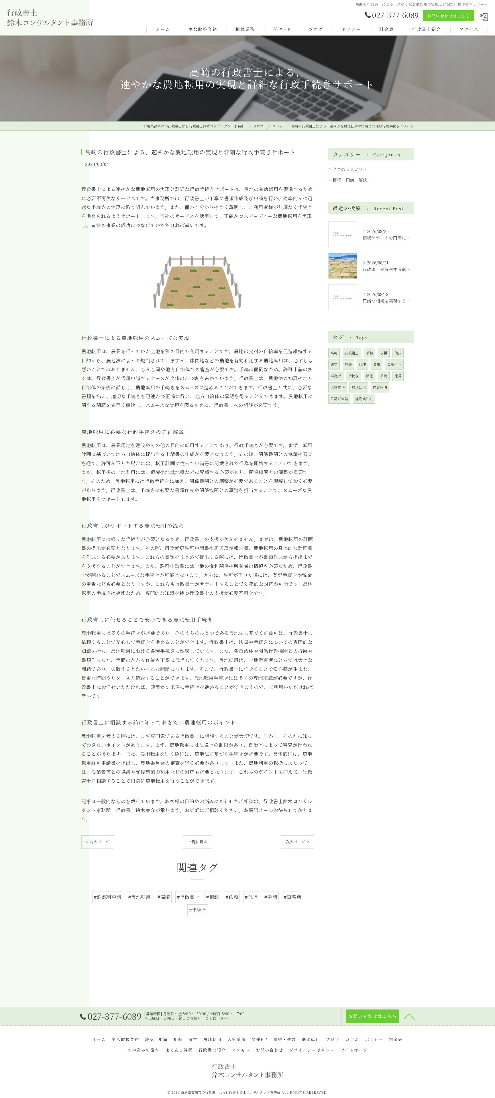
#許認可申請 (107, 896)
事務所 (336, 375)
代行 (397, 352)
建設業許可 (364, 398)
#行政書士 (188, 896)
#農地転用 (139, 896)
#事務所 (293, 896)
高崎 (334, 352)
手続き (353, 375)
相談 (369, 352)
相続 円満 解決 (350, 180)
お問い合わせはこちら (448, 16)
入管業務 (338, 387)
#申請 (270, 896)
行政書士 (352, 352)
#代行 (251, 896)
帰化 (369, 375)
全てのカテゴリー (350, 169)
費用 (376, 364)
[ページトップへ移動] (409, 1016)
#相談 (212, 896)
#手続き (198, 910)
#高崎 (163, 896)
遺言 (397, 375)
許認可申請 (339, 398)
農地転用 (359, 387)
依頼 (383, 352)
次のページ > (297, 841)
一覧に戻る (197, 841)
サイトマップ (354, 1050)
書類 (334, 364)
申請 (348, 364)
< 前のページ (98, 841)
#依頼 (232, 896)
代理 (362, 364)
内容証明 (380, 387)
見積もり (394, 364)
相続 (383, 375)
